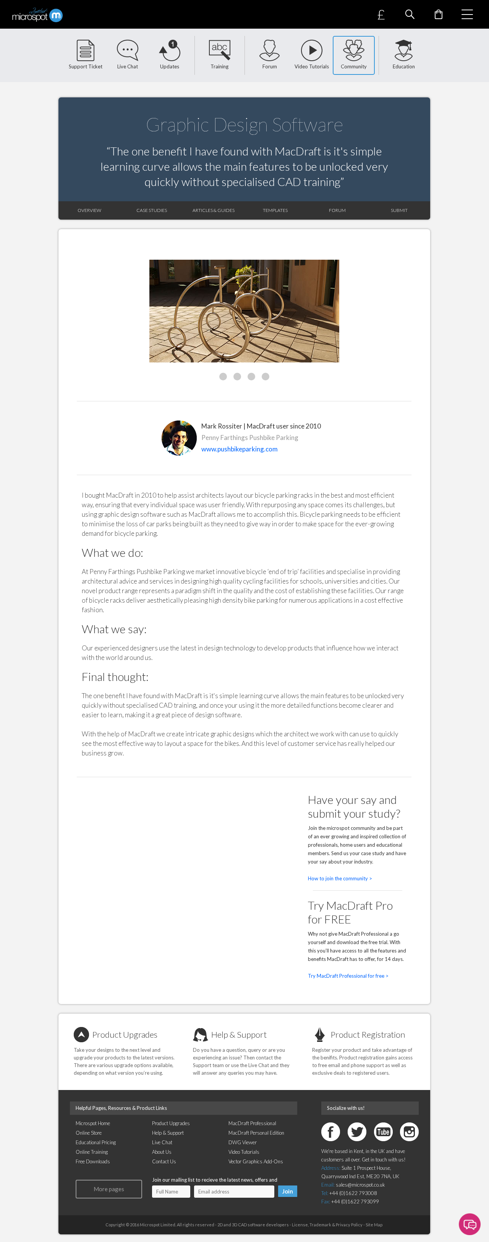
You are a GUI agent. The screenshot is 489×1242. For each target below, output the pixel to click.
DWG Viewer (242, 1142)
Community (354, 66)
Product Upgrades (124, 1034)
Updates (169, 66)
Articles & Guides (214, 210)
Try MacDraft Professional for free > (348, 976)
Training (219, 66)
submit (399, 210)
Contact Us (164, 1161)
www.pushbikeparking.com (239, 449)
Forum (269, 66)
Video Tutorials (312, 66)
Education (404, 66)
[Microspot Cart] (438, 14)
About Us (162, 1152)
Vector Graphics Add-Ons (255, 1161)
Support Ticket (85, 66)
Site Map (374, 1224)
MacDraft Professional (252, 1123)
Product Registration (367, 1034)
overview (89, 210)
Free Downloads (93, 1161)
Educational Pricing (96, 1142)
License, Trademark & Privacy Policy (327, 1224)
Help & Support (239, 1034)
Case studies (151, 210)
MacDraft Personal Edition (256, 1133)
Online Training (92, 1152)
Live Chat (127, 66)
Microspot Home (93, 1123)
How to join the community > (340, 878)
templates (275, 210)
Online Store (89, 1133)
